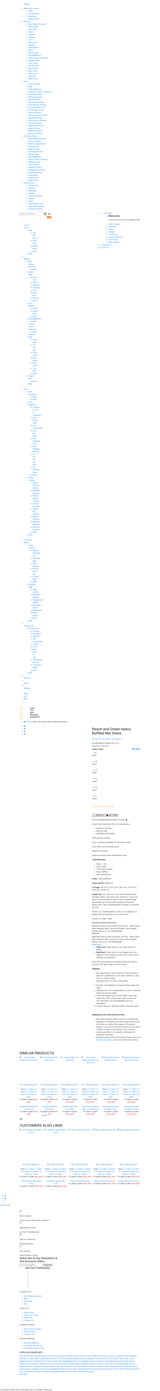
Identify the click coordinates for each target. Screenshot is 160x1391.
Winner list (28, 1318)
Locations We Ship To (33, 1345)
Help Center (29, 1312)
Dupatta (31, 193)
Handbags (32, 191)
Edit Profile (113, 240)
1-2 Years (30, 1089)
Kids (26, 81)
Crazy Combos (34, 141)
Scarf (30, 201)
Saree (30, 32)
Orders (111, 229)
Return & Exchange (104, 1040)
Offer (30, 11)
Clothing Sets (33, 146)
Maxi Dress (32, 71)
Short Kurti (32, 42)
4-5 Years (34, 1171)
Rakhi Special (33, 149)
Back (35, 251)
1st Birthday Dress (35, 110)
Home (28, 722)
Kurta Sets (32, 29)
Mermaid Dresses (35, 118)
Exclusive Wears (30, 136)
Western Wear (34, 60)
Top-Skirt (32, 76)
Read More (96, 944)
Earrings (31, 188)
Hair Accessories (35, 196)
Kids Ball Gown (34, 99)
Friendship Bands (35, 209)
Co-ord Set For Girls (36, 107)
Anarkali (31, 34)
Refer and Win (114, 242)
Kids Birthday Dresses (37, 105)
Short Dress (33, 68)
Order (26, 683)
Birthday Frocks (46, 1364)
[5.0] (49, 1069)
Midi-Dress (32, 73)
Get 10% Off (5, 1205)
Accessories (29, 183)
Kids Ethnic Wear (35, 94)
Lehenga (31, 37)
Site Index (28, 1301)
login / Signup (114, 224)
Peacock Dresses (35, 133)
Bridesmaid (32, 175)
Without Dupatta (87, 1358)
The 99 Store (33, 14)
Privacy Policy (30, 1331)
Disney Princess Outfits (37, 115)
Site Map (23, 1374)
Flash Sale (32, 16)
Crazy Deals (33, 8)
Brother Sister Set (35, 151)
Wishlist (111, 232)
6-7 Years (34, 1174)
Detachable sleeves (36, 206)
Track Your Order (31, 1315)
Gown (30, 50)
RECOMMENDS (34, 55)
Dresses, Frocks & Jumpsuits (40, 92)
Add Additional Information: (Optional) (102, 806)
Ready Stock (33, 19)
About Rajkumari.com (33, 1296)
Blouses (31, 45)
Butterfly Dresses (35, 131)
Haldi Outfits (33, 165)
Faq (25, 1304)
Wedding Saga (34, 162)
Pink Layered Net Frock (80, 1181)
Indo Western (33, 47)
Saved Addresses (115, 237)
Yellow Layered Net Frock (128, 1181)
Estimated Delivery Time (34, 1348)
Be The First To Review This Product (107, 739)
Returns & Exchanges (32, 1329)
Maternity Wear (26, 1361)
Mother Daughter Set (37, 144)
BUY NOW (24, 1085)
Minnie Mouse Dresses (37, 120)
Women (27, 21)
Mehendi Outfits (34, 167)
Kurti (30, 40)
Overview (112, 227)
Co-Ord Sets (33, 66)
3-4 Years (30, 1092)
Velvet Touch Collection (38, 58)
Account (27, 678)
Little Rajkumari (34, 89)
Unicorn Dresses (35, 123)
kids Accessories (35, 97)
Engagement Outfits (36, 170)
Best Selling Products (37, 24)
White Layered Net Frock (104, 1181)
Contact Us (113, 234)
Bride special (33, 178)
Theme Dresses (34, 112)
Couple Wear (33, 154)
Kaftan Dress (33, 53)
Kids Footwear (34, 84)
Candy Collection (97, 1361)
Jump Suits (32, 63)
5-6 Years (30, 1094)
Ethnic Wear (33, 27)
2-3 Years (38, 1169)
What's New (33, 79)
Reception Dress (35, 172)
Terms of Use (29, 1334)
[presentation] (20, 1119)
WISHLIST (33, 1085)
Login (49, 217)
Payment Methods (31, 1343)
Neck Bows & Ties (35, 204)
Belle (30, 86)
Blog (26, 1299)
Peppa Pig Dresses (36, 125)
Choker (31, 198)
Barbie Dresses (34, 128)
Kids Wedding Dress (36, 102)
